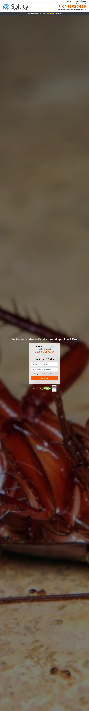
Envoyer (44, 378)
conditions (44, 374)
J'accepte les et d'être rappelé (45, 374)
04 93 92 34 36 (74, 6)
